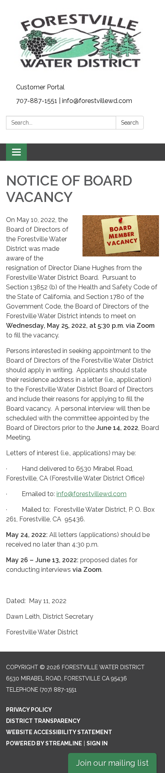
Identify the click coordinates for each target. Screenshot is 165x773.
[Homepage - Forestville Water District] (82, 40)
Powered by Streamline (44, 743)
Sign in (97, 743)
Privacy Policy (29, 709)
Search (130, 122)
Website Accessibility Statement (59, 732)
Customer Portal (40, 87)
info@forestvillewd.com (91, 494)
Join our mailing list (112, 763)
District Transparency (43, 721)
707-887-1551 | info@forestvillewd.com (74, 101)
